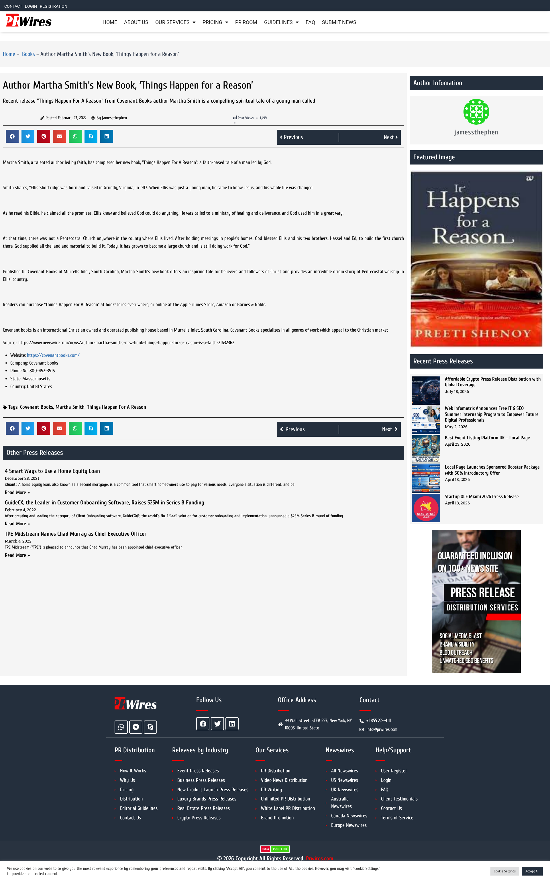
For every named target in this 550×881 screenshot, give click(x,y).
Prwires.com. (320, 858)
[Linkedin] (232, 723)
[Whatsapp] (121, 727)
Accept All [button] (532, 871)
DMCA (265, 849)
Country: (18, 386)
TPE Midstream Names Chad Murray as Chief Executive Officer (75, 533)
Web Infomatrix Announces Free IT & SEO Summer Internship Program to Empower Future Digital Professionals (492, 414)
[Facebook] (202, 723)
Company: (19, 363)
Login (31, 6)
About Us (136, 22)
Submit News (339, 22)
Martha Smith (70, 407)
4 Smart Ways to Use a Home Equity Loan (52, 471)
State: (15, 378)
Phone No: (19, 370)
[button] (12, 136)
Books (28, 54)
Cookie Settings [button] (505, 871)
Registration (53, 6)
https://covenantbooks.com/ (53, 355)
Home (110, 22)
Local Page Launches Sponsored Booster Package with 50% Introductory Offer (492, 469)
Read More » (17, 493)
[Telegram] (135, 727)
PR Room (246, 22)
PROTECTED (280, 849)
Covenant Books (36, 407)
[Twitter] (217, 723)
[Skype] (150, 727)
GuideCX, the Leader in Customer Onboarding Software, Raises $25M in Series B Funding (104, 502)
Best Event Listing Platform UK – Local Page (487, 438)
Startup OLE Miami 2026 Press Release (482, 496)
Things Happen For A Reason (116, 407)
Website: (18, 355)
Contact (13, 6)
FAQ (310, 22)
